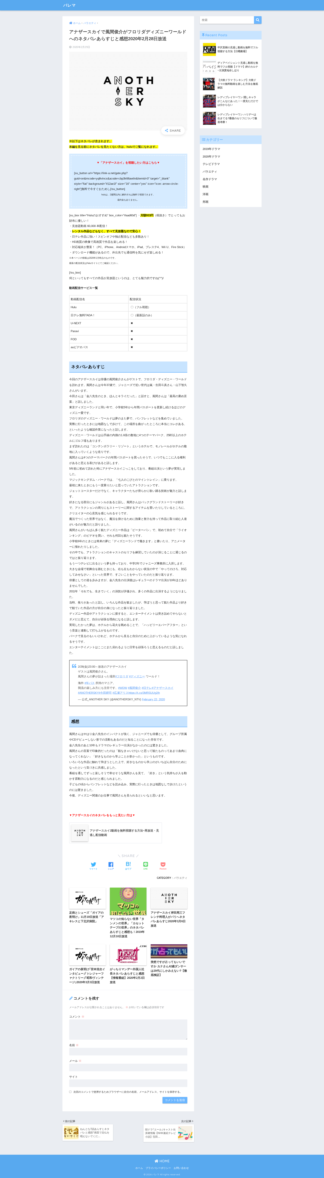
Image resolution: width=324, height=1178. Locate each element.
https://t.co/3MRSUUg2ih (144, 692)
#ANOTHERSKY (88, 692)
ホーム (139, 1168)
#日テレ (147, 688)
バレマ (69, 5)
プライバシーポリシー (158, 1168)
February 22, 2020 (153, 699)
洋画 (205, 194)
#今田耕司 (105, 692)
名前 (74, 1045)
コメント (76, 1016)
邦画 (205, 201)
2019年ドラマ (211, 149)
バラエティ (180, 877)
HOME (164, 1161)
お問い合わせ (181, 1168)
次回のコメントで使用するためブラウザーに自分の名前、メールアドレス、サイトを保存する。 (127, 1091)
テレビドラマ (211, 164)
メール (75, 1061)
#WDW (122, 688)
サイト (73, 1076)
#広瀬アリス (120, 692)
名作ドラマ (210, 179)
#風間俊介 (134, 688)
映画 (205, 186)
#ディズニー (137, 676)
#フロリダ (121, 676)
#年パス (90, 683)
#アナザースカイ (162, 688)
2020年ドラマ (211, 156)
